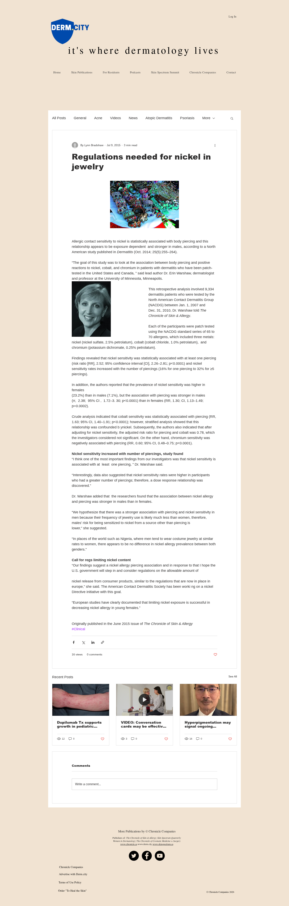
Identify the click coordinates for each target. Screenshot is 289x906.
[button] (232, 118)
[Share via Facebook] (73, 642)
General (80, 118)
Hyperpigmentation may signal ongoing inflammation (208, 724)
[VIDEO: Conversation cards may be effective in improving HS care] (144, 700)
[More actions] (215, 145)
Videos (115, 118)
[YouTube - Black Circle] (160, 856)
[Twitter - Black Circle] (134, 856)
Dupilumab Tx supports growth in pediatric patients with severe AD (80, 724)
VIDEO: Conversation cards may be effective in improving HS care (143, 724)
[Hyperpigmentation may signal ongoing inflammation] (208, 700)
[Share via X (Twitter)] (83, 642)
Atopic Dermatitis (158, 118)
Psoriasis (187, 118)
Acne (98, 118)
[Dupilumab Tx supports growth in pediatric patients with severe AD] (80, 700)
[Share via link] (102, 642)
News (133, 118)
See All (232, 676)
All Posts (59, 118)
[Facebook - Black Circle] (147, 856)
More (206, 118)
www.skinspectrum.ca (163, 844)
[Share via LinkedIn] (93, 642)
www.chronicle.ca (128, 844)
